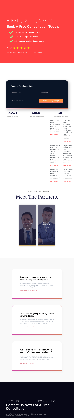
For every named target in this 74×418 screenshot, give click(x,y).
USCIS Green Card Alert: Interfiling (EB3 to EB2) (68, 172)
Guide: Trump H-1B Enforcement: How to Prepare (55, 124)
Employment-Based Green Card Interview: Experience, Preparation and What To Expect (68, 152)
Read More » (54, 134)
